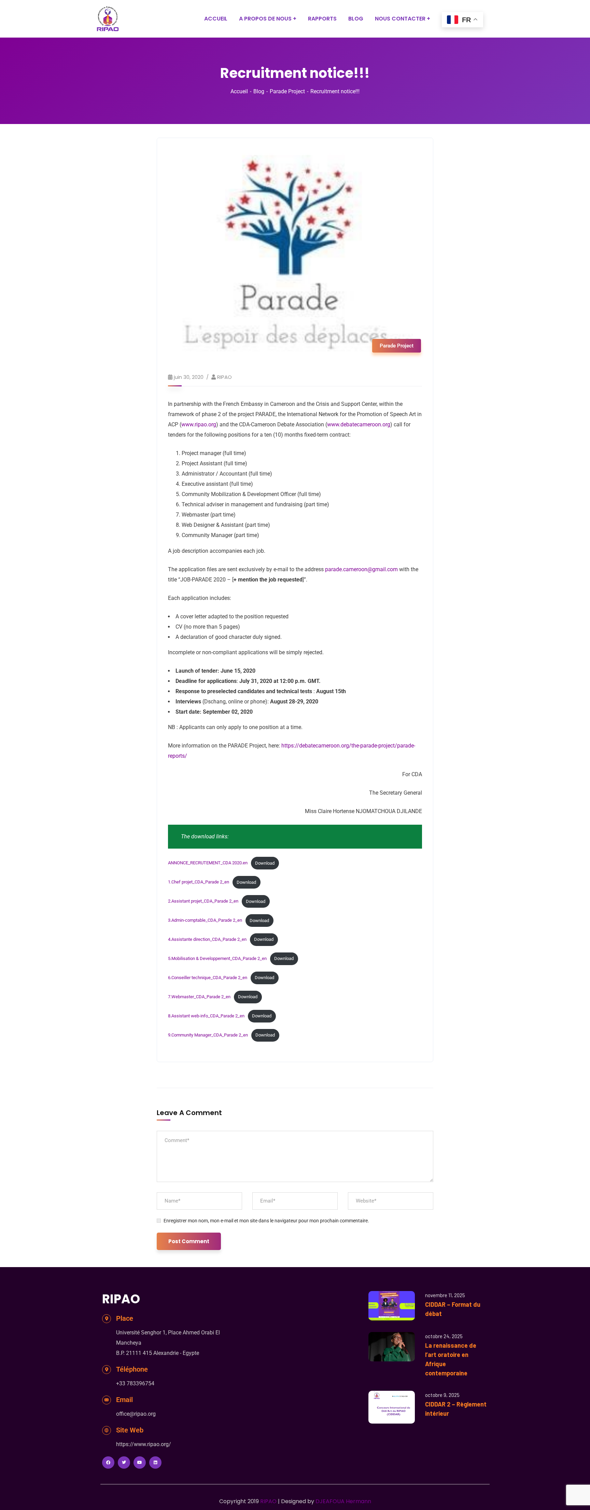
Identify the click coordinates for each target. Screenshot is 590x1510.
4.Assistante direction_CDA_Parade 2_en (207, 939)
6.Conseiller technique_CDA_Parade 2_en (207, 977)
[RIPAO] (107, 18)
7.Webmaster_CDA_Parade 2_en (199, 996)
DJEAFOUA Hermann (343, 1501)
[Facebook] (108, 1462)
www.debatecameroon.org (358, 424)
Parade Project (287, 91)
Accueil (239, 91)
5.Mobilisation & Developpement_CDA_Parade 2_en (217, 958)
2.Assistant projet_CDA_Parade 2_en (203, 901)
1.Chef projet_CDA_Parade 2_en (198, 882)
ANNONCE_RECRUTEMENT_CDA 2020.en (208, 863)
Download (265, 863)
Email (124, 1400)
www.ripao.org (198, 424)
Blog (258, 91)
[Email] (106, 1400)
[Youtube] (140, 1462)
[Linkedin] (155, 1462)
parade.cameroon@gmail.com (361, 569)
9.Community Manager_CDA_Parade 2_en (208, 1035)
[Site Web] (106, 1430)
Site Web (129, 1430)
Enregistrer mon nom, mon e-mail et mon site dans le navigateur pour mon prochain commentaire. (266, 1220)
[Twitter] (124, 1462)
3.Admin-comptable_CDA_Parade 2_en (205, 920)
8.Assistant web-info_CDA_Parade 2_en (206, 1015)
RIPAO (224, 377)
